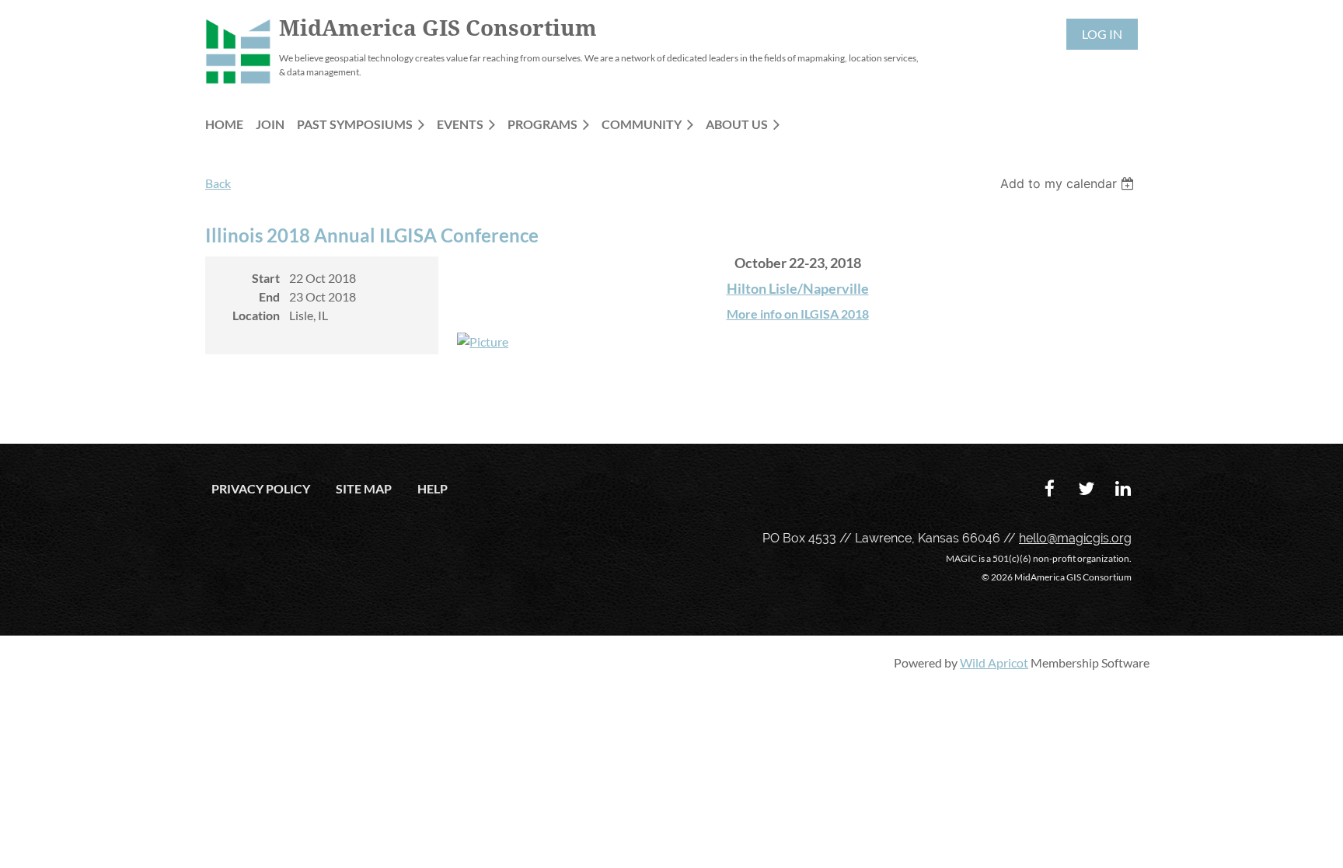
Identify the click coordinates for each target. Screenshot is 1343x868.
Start (266, 277)
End (269, 296)
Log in (1102, 33)
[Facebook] (1050, 488)
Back (218, 183)
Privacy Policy (260, 488)
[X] (1086, 488)
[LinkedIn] (1123, 488)
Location (256, 315)
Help (432, 488)
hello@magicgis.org (1075, 538)
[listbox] (1069, 183)
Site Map (364, 488)
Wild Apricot (994, 662)
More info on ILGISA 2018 (798, 313)
